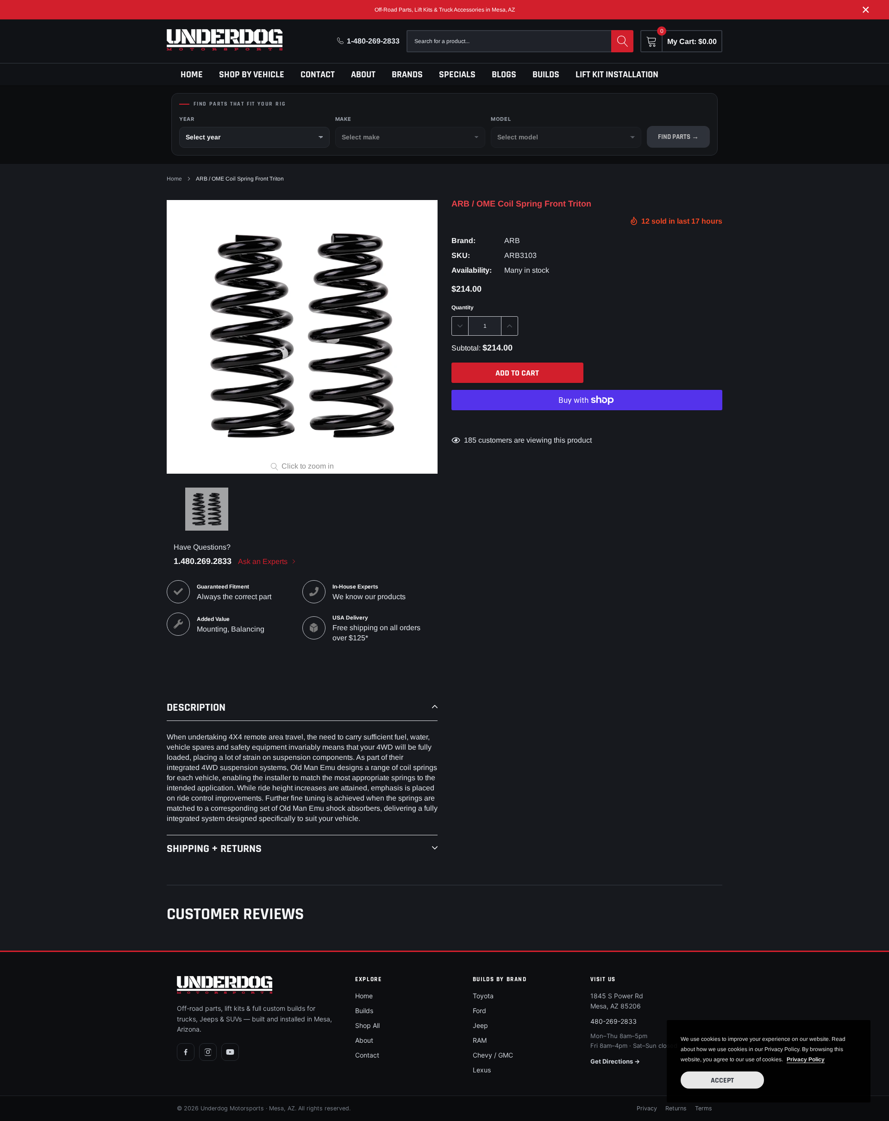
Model (501, 119)
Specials (457, 75)
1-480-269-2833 (373, 41)
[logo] (224, 39)
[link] (206, 509)
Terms (703, 1108)
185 (470, 440)
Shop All (367, 1025)
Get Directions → (615, 1061)
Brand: (463, 240)
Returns (676, 1108)
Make (343, 119)
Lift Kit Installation (617, 75)
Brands (407, 75)
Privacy (647, 1108)
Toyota (483, 996)
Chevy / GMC (493, 1055)
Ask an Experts (263, 561)
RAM (480, 1040)
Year (186, 119)
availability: (471, 270)
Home (192, 75)
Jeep (480, 1025)
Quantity (462, 307)
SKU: (460, 255)
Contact (318, 75)
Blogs (504, 75)
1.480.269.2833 (203, 561)
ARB (512, 240)
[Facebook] (185, 1052)
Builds (545, 75)
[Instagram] (208, 1052)
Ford (479, 1011)
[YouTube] (230, 1052)
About (363, 75)
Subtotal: (466, 348)
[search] (622, 41)
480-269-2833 (613, 1021)
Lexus (482, 1070)
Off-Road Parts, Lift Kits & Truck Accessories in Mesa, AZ (445, 9)
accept (722, 1080)
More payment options (586, 423)
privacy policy (806, 1059)
